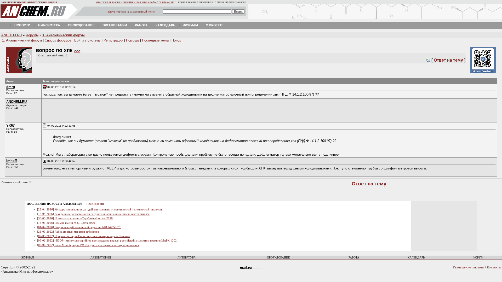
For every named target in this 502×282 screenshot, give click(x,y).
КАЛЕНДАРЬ (416, 257)
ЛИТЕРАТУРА (187, 257)
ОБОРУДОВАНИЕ (278, 257)
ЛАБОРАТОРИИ (100, 257)
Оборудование (81, 25)
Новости (22, 25)
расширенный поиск (142, 11)
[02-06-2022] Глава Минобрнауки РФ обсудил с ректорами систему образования (88, 245)
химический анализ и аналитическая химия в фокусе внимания (135, 2)
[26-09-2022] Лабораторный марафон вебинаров (68, 231)
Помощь (132, 40)
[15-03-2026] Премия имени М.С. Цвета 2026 (66, 222)
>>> (77, 51)
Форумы (190, 25)
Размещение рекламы (468, 267)
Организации (114, 25)
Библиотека (49, 25)
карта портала (117, 11)
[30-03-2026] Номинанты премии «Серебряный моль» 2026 (75, 218)
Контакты (494, 267)
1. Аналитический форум (63, 35)
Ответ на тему (448, 60)
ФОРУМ (478, 257)
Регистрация (113, 40)
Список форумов (58, 40)
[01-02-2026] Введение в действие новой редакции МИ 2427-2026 (79, 227)
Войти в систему (87, 40)
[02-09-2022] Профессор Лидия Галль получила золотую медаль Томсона (83, 236)
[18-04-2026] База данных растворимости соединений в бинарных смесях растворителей (93, 214)
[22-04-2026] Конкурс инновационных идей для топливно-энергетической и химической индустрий (100, 209)
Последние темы (155, 40)
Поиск (176, 40)
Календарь (165, 25)
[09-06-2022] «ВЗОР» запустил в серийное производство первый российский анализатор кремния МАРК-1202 (107, 240)
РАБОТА (354, 257)
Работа (141, 25)
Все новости (96, 203)
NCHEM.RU (11, 35)
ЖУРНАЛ (27, 257)
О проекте (215, 25)
